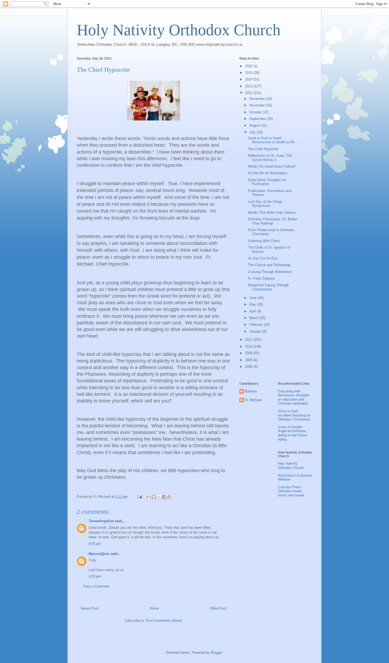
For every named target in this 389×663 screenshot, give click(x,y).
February (256, 324)
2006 (249, 367)
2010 (249, 346)
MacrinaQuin (99, 554)
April (253, 311)
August (255, 125)
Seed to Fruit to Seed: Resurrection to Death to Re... (273, 140)
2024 (249, 66)
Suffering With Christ (264, 241)
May (253, 304)
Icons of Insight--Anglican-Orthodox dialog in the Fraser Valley (292, 433)
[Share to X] (159, 496)
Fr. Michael (253, 400)
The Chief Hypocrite (263, 149)
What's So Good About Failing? (272, 166)
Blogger (216, 653)
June (253, 298)
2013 (249, 86)
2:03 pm (95, 576)
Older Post (218, 608)
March (254, 318)
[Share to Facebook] (164, 496)
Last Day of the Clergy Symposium (265, 204)
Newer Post (89, 608)
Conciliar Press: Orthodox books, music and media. (291, 491)
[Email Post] (139, 497)
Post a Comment (96, 586)
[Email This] (149, 496)
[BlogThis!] (154, 496)
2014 (249, 79)
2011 (249, 340)
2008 (249, 360)
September (258, 119)
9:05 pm (95, 544)
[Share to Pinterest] (169, 496)
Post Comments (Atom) (164, 620)
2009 (249, 353)
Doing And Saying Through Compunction (268, 287)
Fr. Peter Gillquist (261, 278)
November (257, 105)
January (256, 331)
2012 (249, 93)
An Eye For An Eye (263, 258)
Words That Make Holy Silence (272, 212)
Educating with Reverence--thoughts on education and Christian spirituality (294, 397)
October (256, 112)
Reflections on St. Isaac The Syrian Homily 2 (270, 158)
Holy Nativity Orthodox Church (179, 30)
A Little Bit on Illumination (267, 173)
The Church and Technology (269, 265)
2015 (249, 73)
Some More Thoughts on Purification (267, 182)
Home (154, 608)
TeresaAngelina (101, 521)
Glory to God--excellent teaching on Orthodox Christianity (294, 415)
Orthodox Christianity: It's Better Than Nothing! (272, 221)
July (253, 132)
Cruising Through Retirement (270, 272)
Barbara (251, 391)
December (257, 99)
